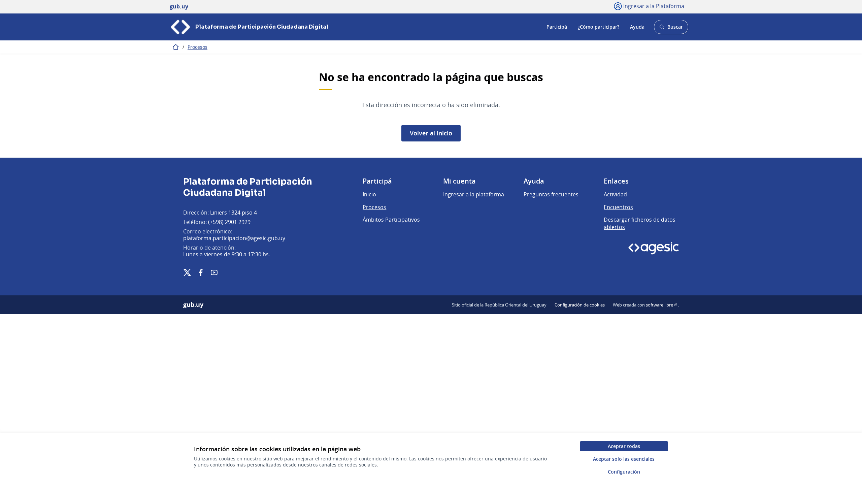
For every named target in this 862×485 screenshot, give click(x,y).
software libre (662, 305)
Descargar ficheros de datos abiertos (639, 223)
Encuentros (618, 207)
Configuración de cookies (580, 305)
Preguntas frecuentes (551, 194)
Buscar (671, 29)
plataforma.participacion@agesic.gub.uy (234, 238)
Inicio (369, 194)
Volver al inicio (431, 133)
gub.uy (193, 305)
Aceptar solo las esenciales (624, 459)
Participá (556, 27)
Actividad (615, 194)
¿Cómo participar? (598, 27)
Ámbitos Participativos (391, 219)
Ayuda (637, 27)
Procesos (197, 47)
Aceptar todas (624, 446)
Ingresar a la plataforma (473, 194)
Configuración (624, 471)
